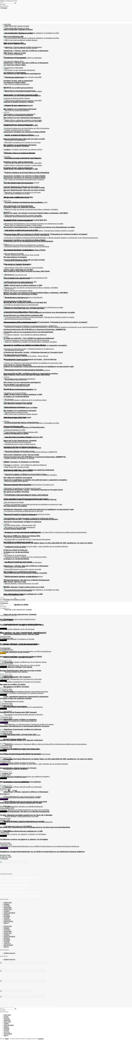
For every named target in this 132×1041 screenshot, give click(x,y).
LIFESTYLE (7, 465)
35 (13, 790)
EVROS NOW (7, 24)
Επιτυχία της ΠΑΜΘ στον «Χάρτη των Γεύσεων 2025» (22, 536)
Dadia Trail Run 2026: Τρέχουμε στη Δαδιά (18, 30)
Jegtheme (41, 1039)
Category (7, 615)
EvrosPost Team (5, 636)
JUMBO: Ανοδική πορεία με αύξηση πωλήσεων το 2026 (23, 394)
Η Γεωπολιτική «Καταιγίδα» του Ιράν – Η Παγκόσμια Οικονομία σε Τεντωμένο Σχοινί (33, 490)
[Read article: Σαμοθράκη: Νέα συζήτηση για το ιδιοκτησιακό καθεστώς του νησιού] (62, 721)
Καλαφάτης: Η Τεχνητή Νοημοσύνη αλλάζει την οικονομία (20, 754)
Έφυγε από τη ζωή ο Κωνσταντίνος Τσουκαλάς (20, 614)
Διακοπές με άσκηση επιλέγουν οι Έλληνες (19, 102)
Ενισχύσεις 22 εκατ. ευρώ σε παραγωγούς (18, 81)
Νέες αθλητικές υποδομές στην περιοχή (18, 667)
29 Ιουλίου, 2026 (5, 789)
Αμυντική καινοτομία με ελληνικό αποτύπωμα (20, 322)
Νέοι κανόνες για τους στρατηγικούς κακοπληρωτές (22, 74)
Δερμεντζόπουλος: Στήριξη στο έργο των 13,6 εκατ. (18, 768)
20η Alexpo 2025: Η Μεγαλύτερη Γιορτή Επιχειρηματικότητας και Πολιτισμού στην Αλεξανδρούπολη (35, 827)
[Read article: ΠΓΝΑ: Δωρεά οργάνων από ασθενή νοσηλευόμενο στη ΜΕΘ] (62, 797)
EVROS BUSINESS (9, 289)
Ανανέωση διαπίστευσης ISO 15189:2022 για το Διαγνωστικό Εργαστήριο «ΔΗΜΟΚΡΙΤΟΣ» (35, 457)
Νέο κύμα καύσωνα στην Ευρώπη (15, 257)
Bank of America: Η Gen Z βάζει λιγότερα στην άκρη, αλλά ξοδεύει (27, 375)
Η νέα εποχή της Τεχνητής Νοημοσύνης (17, 365)
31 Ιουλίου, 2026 (5, 761)
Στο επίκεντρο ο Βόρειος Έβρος (15, 83)
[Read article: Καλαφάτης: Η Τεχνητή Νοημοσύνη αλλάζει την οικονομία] (62, 749)
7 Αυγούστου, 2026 (6, 733)
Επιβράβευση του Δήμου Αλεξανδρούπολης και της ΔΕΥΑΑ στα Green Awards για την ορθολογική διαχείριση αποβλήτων (42, 852)
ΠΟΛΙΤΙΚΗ (6, 112)
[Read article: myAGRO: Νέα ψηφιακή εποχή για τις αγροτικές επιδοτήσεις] (62, 735)
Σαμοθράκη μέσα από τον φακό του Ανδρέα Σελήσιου (22, 448)
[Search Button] (15, 1008)
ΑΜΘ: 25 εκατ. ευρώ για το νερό (15, 53)
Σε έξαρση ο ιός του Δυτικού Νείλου (16, 552)
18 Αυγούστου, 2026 (6, 677)
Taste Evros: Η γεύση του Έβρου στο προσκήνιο (20, 720)
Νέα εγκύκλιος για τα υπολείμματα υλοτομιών (20, 145)
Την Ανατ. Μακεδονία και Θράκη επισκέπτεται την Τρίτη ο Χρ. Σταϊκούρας (26, 815)
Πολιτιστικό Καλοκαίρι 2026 (13, 37)
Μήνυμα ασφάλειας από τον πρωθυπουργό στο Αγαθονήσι (20, 782)
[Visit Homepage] (3, 8)
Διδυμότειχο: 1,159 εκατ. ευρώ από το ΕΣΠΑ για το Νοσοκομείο (26, 63)
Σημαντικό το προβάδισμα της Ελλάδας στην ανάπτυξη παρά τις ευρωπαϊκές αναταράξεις (35, 480)
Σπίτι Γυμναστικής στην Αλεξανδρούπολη (18, 283)
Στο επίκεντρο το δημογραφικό (15, 58)
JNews (7, 1039)
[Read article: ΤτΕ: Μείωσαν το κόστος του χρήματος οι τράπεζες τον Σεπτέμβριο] (62, 834)
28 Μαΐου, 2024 (5, 820)
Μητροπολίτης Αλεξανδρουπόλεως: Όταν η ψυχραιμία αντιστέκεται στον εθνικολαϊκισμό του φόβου (39, 312)
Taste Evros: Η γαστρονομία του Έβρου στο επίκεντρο (22, 729)
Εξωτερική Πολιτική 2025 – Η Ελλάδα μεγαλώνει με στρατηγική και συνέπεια (31, 519)
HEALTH (6, 553)
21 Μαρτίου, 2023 (5, 857)
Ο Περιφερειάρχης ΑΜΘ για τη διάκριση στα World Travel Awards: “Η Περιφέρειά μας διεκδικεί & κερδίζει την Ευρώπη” (46, 322)
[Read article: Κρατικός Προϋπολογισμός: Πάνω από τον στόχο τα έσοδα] (62, 665)
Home (2, 615)
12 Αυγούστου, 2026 (6, 691)
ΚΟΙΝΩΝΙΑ (6, 524)
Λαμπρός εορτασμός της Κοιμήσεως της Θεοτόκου (21, 462)
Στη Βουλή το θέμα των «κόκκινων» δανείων (19, 207)
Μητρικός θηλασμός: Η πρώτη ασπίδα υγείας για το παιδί (24, 587)
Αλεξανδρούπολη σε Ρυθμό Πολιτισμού (17, 301)
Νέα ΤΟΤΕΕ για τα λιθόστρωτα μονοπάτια (18, 115)
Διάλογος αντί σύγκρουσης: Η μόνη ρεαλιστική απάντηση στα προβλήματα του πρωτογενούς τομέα (39, 509)
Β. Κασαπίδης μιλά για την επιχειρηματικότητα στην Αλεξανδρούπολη (28, 332)
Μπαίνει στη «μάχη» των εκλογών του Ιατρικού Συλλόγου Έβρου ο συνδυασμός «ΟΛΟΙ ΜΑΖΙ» (36, 293)
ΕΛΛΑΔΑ (6, 68)
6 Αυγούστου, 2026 (6, 747)
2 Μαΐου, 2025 (4, 832)
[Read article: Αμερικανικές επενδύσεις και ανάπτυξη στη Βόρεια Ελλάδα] (62, 651)
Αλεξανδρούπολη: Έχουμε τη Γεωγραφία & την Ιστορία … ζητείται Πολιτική (30, 359)
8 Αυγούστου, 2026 (6, 719)
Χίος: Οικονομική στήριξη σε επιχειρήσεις (18, 183)
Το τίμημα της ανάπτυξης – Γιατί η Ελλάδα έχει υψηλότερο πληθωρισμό (29, 338)
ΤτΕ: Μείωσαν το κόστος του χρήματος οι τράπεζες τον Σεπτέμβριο (24, 839)
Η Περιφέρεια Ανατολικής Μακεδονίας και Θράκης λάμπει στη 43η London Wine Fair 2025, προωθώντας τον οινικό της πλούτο (48, 759)
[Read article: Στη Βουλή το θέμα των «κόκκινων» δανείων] (62, 693)
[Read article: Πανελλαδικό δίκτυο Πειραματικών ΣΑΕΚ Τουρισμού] (62, 707)
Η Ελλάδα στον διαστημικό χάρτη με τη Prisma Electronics (24, 427)
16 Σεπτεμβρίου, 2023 (7, 808)
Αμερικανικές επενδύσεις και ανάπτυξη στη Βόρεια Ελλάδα (24, 178)
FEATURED (3, 629)
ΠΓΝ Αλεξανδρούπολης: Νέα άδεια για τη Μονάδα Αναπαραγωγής (27, 812)
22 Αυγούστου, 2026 (6, 638)
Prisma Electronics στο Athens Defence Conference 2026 (23, 315)
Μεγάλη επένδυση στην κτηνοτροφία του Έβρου (20, 294)
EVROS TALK (7, 201)
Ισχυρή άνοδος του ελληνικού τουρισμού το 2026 (21, 95)
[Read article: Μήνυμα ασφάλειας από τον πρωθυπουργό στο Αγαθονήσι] (62, 776)
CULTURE (6, 421)
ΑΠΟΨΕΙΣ (6, 333)
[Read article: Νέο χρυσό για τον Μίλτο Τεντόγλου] (62, 679)
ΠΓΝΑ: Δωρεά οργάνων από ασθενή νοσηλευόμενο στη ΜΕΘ (21, 803)
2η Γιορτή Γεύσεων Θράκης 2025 (15, 529)
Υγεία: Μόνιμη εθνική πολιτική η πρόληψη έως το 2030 (23, 831)
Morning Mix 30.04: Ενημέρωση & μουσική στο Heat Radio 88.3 (25, 302)
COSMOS (6, 337)
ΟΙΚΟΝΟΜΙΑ (7, 156)
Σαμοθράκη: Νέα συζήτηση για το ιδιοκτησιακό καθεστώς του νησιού (24, 726)
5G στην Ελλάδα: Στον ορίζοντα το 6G (17, 385)
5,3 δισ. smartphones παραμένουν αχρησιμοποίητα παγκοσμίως (26, 697)
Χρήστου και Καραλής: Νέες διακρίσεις (17, 677)
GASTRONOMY (8, 509)
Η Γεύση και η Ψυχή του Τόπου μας (16, 550)
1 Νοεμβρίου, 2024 (6, 845)
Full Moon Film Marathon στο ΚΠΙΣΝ (16, 434)
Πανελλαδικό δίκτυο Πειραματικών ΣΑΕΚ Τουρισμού (18, 712)
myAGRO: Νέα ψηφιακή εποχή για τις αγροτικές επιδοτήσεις (21, 740)
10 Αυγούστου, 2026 (6, 705)
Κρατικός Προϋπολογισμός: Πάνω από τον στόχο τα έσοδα (24, 188)
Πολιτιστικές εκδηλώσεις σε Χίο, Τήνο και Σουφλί (21, 634)
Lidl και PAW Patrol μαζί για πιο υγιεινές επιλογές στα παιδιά (25, 802)
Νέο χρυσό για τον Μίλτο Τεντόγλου (16, 687)
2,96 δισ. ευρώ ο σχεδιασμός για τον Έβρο (18, 270)
